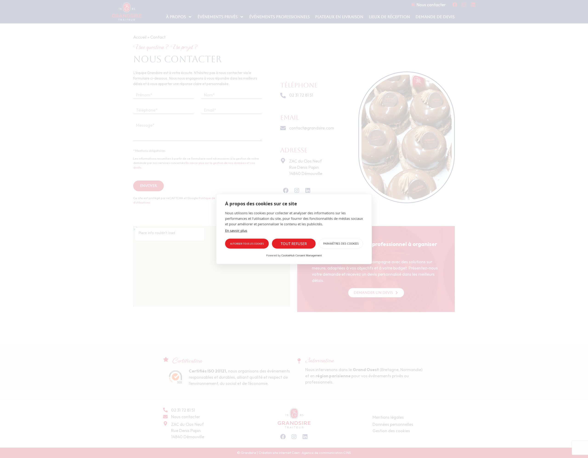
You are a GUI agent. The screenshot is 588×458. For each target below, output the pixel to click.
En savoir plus (236, 230)
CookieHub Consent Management (301, 255)
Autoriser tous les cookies (247, 243)
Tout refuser (294, 243)
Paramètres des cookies (341, 244)
